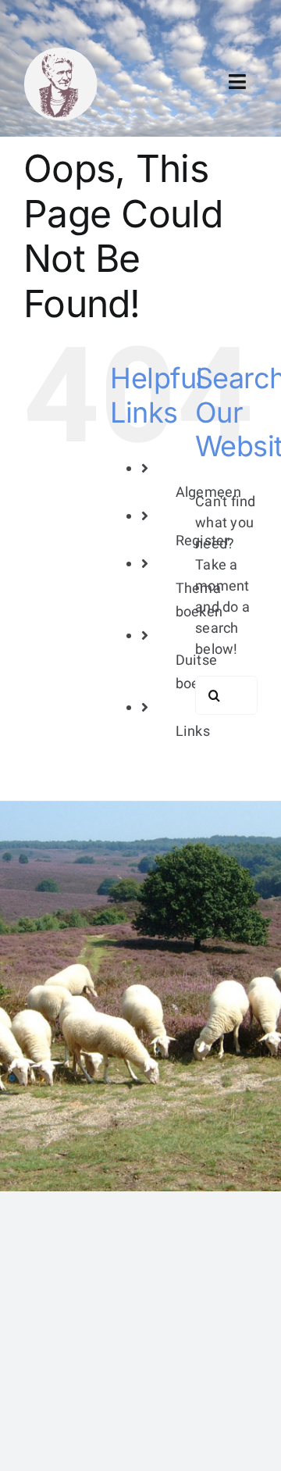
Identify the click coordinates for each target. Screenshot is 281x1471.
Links (193, 731)
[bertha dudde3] (60, 53)
